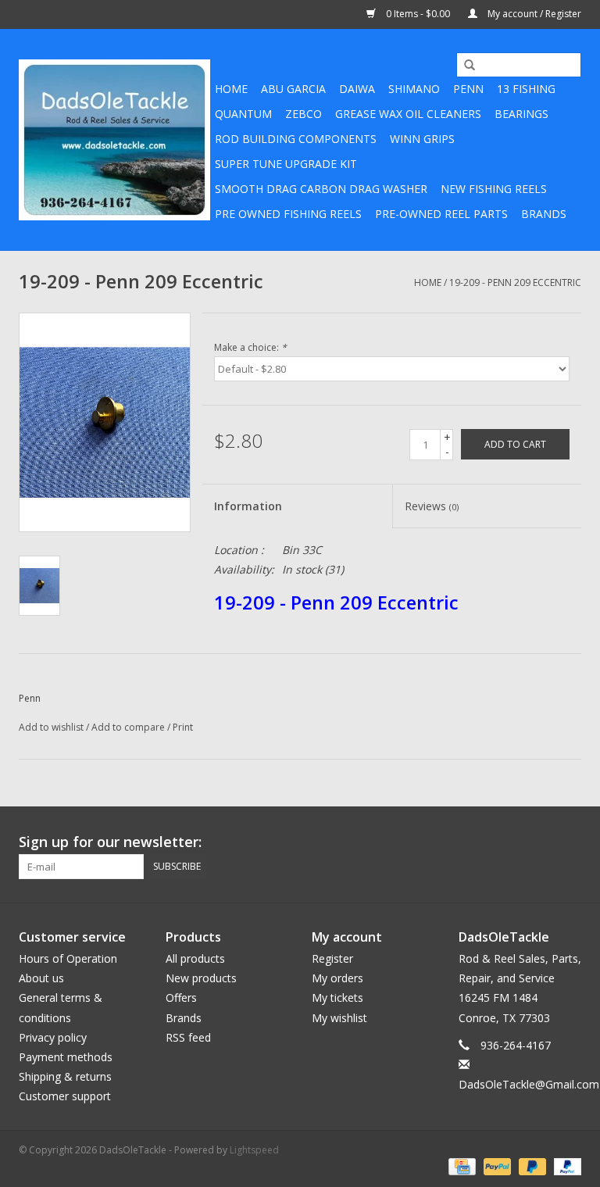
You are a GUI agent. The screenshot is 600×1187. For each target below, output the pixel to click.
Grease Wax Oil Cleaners (408, 113)
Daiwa (357, 88)
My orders (337, 978)
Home (231, 88)
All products (195, 958)
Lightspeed (254, 1150)
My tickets (337, 997)
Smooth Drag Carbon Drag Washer (321, 188)
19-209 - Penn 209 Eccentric (515, 282)
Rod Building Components (296, 138)
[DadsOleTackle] (114, 139)
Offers (181, 997)
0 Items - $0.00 (418, 13)
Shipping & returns (65, 1076)
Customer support (65, 1096)
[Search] (464, 65)
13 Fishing (526, 88)
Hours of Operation (68, 958)
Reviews (432, 506)
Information (248, 506)
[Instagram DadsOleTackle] (568, 842)
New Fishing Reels (494, 188)
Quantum (243, 113)
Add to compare (129, 727)
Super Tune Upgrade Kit (286, 163)
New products (201, 978)
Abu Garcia (293, 88)
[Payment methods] (460, 1165)
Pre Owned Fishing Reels (288, 213)
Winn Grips (422, 138)
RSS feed (188, 1037)
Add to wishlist (51, 727)
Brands (543, 213)
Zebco (303, 113)
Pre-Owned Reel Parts (441, 213)
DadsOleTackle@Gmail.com (529, 1084)
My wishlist (339, 1017)
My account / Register (533, 13)
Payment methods (65, 1056)
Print (183, 727)
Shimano (414, 88)
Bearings (521, 113)
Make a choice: (250, 347)
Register (332, 958)
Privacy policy (53, 1037)
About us (41, 978)
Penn (468, 88)
